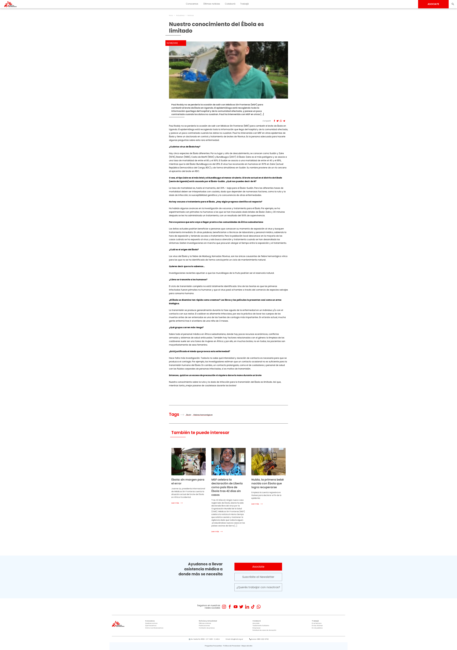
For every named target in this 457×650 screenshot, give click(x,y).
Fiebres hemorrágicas (203, 415)
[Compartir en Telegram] (284, 121)
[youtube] (236, 607)
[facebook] (230, 607)
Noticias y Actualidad (208, 621)
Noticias (191, 15)
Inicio (171, 15)
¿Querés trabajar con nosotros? (258, 587)
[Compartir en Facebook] (274, 121)
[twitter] (241, 607)
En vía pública (317, 628)
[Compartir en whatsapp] (281, 121)
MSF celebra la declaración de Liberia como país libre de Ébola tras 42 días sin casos (227, 487)
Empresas (256, 628)
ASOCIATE (433, 4)
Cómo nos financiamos (154, 628)
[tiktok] (253, 607)
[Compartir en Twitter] (278, 121)
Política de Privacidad (231, 646)
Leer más (175, 503)
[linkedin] (247, 607)
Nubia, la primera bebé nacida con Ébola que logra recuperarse (267, 483)
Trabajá (315, 621)
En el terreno (317, 623)
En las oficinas (317, 625)
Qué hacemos (150, 625)
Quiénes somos (151, 623)
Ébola (188, 415)
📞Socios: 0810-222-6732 (259, 639)
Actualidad (180, 15)
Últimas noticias (205, 623)
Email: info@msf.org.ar (234, 639)
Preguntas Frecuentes (213, 646)
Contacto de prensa (207, 628)
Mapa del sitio (247, 646)
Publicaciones (204, 625)
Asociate (258, 567)
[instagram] (224, 607)
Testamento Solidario (261, 625)
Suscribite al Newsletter (258, 577)
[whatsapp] (259, 607)
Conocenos (150, 621)
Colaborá (257, 621)
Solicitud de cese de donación (264, 630)
